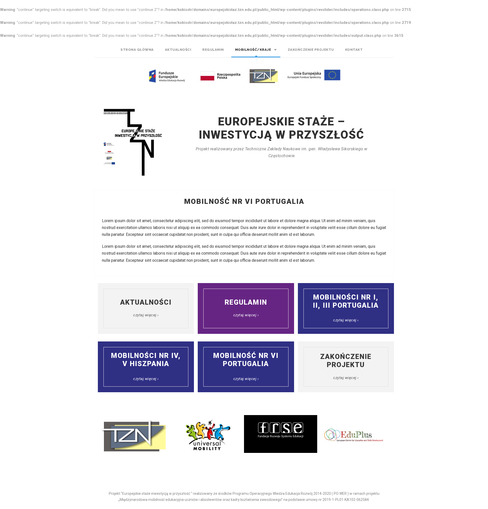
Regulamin (213, 50)
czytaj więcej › (146, 315)
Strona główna (137, 50)
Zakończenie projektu (311, 50)
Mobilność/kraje (253, 50)
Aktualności (178, 50)
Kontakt (354, 50)
